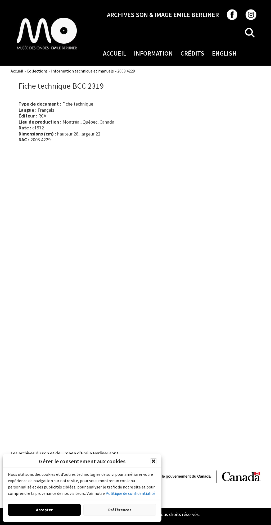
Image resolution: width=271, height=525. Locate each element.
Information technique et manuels (82, 71)
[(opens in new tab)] (47, 18)
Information (153, 53)
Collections (37, 71)
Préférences (119, 509)
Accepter (44, 509)
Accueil (114, 53)
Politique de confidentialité (130, 493)
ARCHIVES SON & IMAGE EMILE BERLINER (163, 15)
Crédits (192, 53)
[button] (153, 461)
